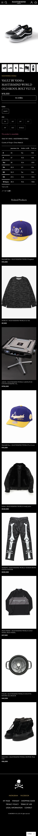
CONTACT (28, 807)
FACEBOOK (24, 795)
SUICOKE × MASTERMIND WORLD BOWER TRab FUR (18, 758)
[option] (19, 34)
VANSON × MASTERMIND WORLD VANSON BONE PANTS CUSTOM (19, 568)
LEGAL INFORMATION (14, 807)
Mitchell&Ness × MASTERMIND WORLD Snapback (18, 259)
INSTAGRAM (13, 795)
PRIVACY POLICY (12, 804)
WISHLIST (15, 801)
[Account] (31, 2)
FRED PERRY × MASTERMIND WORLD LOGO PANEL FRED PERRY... (17, 631)
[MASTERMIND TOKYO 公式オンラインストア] (19, 2)
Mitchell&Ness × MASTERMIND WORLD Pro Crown (18, 445)
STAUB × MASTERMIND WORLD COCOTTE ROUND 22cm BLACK (16, 695)
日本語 (29, 834)
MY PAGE (6, 801)
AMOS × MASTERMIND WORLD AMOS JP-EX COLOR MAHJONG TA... (17, 383)
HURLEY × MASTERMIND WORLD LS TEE (16, 320)
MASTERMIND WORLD (9, 76)
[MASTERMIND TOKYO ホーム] (19, 784)
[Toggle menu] (2, 2)
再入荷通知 (19, 98)
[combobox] (31, 834)
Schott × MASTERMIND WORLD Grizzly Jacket (16, 506)
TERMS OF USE (26, 804)
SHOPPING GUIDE (28, 801)
